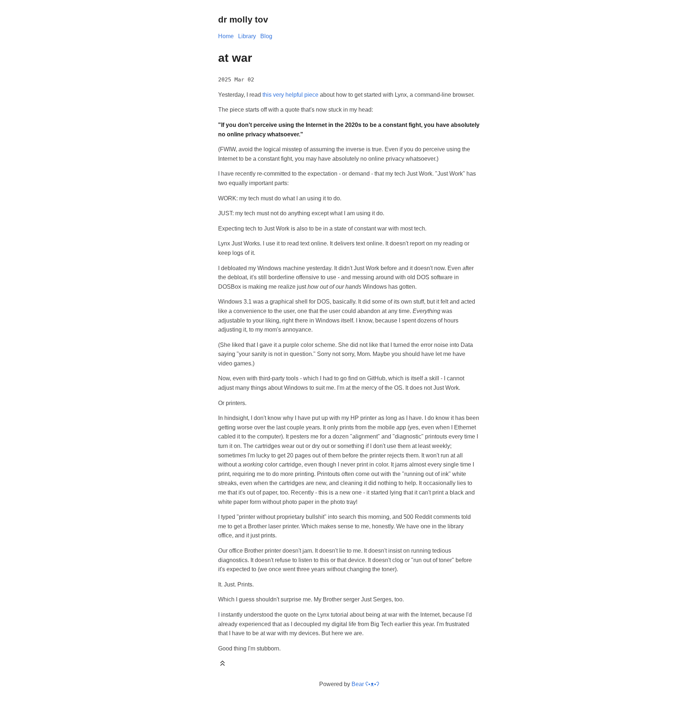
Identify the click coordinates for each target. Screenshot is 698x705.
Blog (266, 36)
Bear (365, 684)
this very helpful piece (290, 95)
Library (247, 36)
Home (226, 36)
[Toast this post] (222, 665)
